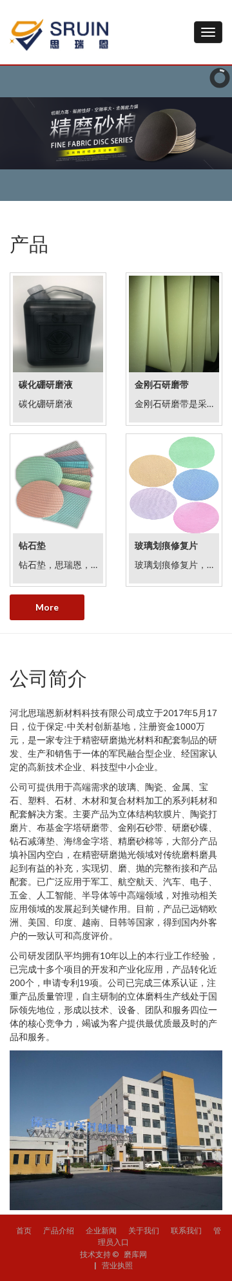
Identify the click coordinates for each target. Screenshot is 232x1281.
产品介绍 (58, 1230)
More (47, 607)
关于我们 (143, 1230)
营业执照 (117, 1265)
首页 (24, 1230)
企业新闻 (101, 1230)
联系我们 (186, 1230)
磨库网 (135, 1254)
